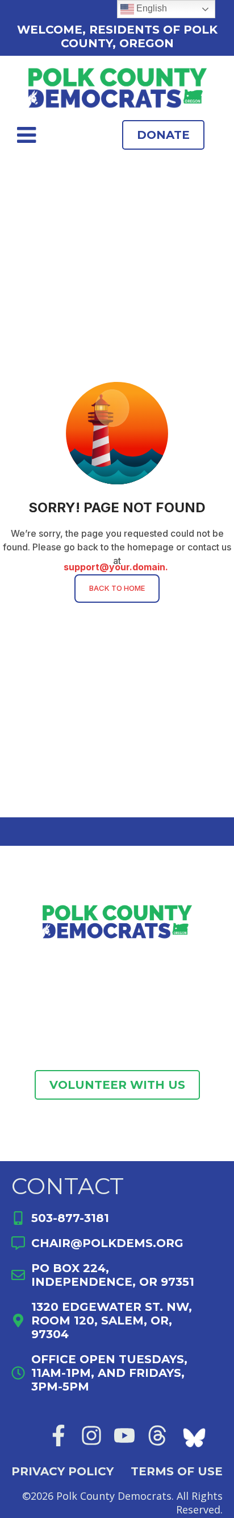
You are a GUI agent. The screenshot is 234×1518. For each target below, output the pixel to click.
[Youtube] (124, 1435)
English (150, 8)
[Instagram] (91, 1435)
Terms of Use (177, 1471)
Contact (67, 1186)
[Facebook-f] (58, 1435)
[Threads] (157, 1435)
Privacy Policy (62, 1471)
